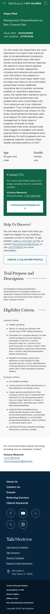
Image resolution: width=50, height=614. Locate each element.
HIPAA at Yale (12, 598)
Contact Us (13, 487)
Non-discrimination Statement (19, 603)
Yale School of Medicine (17, 547)
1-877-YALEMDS (32, 4)
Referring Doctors (17, 498)
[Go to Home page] (15, 4)
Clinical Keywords (17, 503)
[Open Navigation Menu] (4, 3)
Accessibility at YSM (15, 590)
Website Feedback (15, 558)
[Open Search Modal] (45, 3)
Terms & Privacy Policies (17, 586)
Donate (10, 492)
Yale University (13, 553)
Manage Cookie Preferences (19, 563)
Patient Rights (12, 594)
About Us (12, 482)
